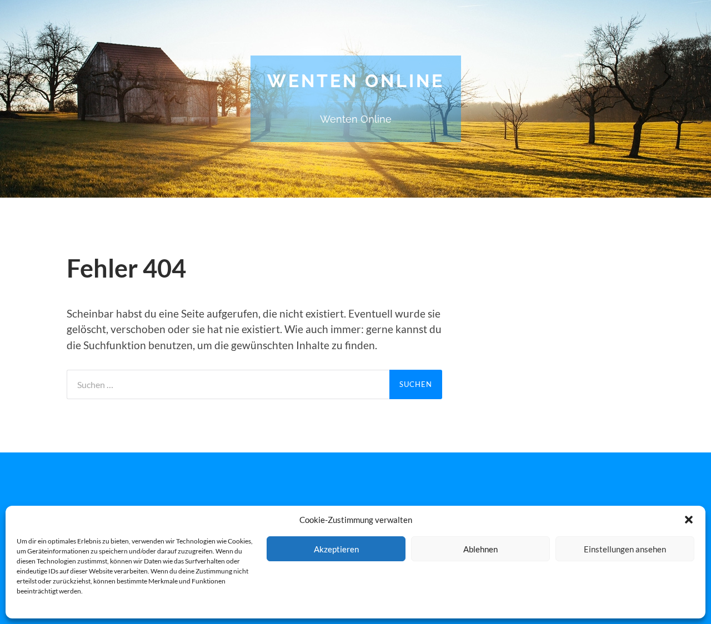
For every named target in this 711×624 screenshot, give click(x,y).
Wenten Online (355, 81)
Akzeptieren (336, 549)
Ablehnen (480, 549)
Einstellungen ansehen (625, 549)
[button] (688, 519)
